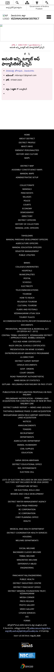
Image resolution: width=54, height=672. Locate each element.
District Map (27, 165)
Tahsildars (27, 235)
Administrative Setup (27, 177)
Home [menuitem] (27, 134)
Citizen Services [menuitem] (27, 613)
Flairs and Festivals (27, 309)
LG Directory (27, 357)
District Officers (27, 220)
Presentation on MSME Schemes (27, 349)
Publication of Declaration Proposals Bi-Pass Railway (27, 393)
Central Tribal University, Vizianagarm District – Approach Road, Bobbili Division (27, 336)
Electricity (27, 286)
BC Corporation (27, 509)
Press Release (27, 601)
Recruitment (27, 433)
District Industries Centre (27, 583)
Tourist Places (27, 317)
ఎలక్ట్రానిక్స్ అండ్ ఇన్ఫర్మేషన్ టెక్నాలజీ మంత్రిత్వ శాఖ (21, 631)
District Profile (27, 142)
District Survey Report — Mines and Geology (27, 407)
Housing (27, 536)
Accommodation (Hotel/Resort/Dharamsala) (27, 321)
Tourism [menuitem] (27, 294)
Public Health (27, 579)
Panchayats (27, 193)
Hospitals (27, 270)
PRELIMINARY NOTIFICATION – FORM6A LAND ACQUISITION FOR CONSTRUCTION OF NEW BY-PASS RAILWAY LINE (27, 401)
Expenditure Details (27, 486)
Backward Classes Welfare (27, 552)
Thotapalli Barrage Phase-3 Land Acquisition (27, 411)
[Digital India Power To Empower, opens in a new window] (27, 666)
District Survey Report (27, 361)
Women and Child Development (27, 494)
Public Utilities (27, 255)
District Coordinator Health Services (27, 532)
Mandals (27, 189)
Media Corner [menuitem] (27, 597)
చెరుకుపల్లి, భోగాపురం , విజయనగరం (20, 70)
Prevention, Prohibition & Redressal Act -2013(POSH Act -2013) (27, 330)
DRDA (27, 497)
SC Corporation (27, 513)
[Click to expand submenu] (27, 162)
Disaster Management (27, 251)
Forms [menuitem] (27, 620)
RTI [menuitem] (27, 616)
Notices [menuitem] (27, 421)
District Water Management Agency (27, 501)
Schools (27, 282)
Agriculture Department (27, 441)
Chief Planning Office (27, 517)
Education (27, 452)
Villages (27, 196)
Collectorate (27, 185)
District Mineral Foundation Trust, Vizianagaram (27, 592)
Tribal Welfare (27, 556)
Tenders (27, 429)
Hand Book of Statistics (27, 380)
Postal (27, 278)
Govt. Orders (27, 368)
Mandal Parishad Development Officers (27, 239)
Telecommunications (27, 290)
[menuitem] (7, 2)
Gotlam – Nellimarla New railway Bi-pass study (27, 384)
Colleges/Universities (27, 266)
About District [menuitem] (27, 138)
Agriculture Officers (27, 243)
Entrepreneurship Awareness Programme (27, 353)
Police (27, 200)
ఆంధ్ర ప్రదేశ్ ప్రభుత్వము (14, 7)
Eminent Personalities (27, 150)
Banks (27, 262)
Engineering (27, 567)
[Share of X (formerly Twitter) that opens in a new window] (29, 54)
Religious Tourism (27, 301)
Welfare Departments (27, 540)
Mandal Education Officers (27, 247)
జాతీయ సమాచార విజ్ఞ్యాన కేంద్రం (40, 628)
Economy (27, 208)
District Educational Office (27, 464)
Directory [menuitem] (27, 216)
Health (27, 521)
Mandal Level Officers (27, 228)
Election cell (27, 472)
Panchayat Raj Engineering (27, 575)
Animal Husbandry (27, 445)
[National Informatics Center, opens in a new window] (27, 656)
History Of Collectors (27, 224)
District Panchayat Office (27, 587)
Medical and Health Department (27, 529)
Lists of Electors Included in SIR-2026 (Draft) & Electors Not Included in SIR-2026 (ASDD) (27, 481)
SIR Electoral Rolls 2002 (27, 490)
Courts (27, 204)
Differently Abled (27, 563)
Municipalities (27, 274)
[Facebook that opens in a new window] (25, 54)
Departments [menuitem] (27, 437)
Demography (27, 212)
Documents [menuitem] (27, 325)
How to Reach (27, 297)
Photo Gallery (27, 605)
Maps (27, 158)
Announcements (27, 425)
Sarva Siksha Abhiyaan (27, 460)
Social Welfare (27, 548)
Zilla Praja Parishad (27, 505)
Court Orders (27, 372)
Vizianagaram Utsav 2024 (27, 313)
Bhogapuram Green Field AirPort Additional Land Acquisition (27, 416)
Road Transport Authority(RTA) (27, 376)
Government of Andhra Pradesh (39, 7)
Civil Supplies (27, 448)
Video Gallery (27, 609)
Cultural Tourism (27, 305)
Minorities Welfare (27, 560)
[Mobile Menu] (48, 16)
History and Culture (27, 154)
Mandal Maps (27, 173)
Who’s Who (27, 146)
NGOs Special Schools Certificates (27, 345)
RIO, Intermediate (27, 468)
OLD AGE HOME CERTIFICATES (27, 341)
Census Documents (27, 364)
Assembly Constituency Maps (27, 169)
